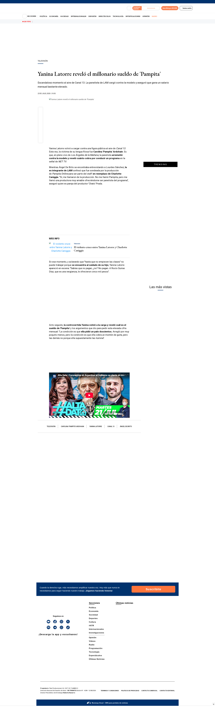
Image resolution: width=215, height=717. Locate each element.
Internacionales (78, 16)
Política (43, 16)
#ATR (91, 626)
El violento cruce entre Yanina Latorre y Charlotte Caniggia (100, 248)
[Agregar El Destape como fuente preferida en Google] (129, 93)
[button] (40, 110)
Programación (95, 648)
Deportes (92, 16)
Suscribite (153, 589)
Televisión (51, 426)
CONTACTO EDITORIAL (167, 690)
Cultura (92, 622)
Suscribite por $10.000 (170, 8)
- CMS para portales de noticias (110, 703)
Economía (53, 16)
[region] (107, 42)
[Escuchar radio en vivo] (151, 8)
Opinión (146, 16)
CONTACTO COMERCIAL (149, 690)
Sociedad (64, 16)
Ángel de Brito (126, 426)
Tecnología (118, 16)
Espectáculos (105, 16)
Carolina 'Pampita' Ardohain (72, 426)
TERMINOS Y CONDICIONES (110, 690)
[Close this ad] (213, 704)
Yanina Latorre (95, 426)
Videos (92, 641)
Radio (154, 16)
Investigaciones (133, 16)
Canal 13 (110, 426)
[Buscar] (129, 8)
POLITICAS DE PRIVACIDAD (130, 690)
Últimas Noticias (97, 659)
